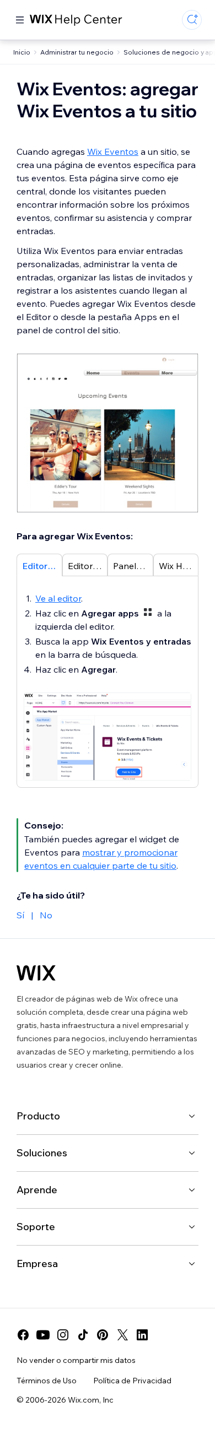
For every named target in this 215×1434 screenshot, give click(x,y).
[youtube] (43, 1335)
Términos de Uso (47, 1381)
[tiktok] (82, 1335)
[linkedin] (142, 1335)
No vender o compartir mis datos (76, 1360)
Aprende (37, 1189)
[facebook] (23, 1335)
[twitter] (122, 1335)
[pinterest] (102, 1335)
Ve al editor (58, 598)
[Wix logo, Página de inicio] (36, 973)
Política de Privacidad (132, 1381)
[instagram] (62, 1335)
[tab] (39, 565)
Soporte (36, 1226)
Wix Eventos (112, 151)
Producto (38, 1116)
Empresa (37, 1263)
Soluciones (42, 1152)
